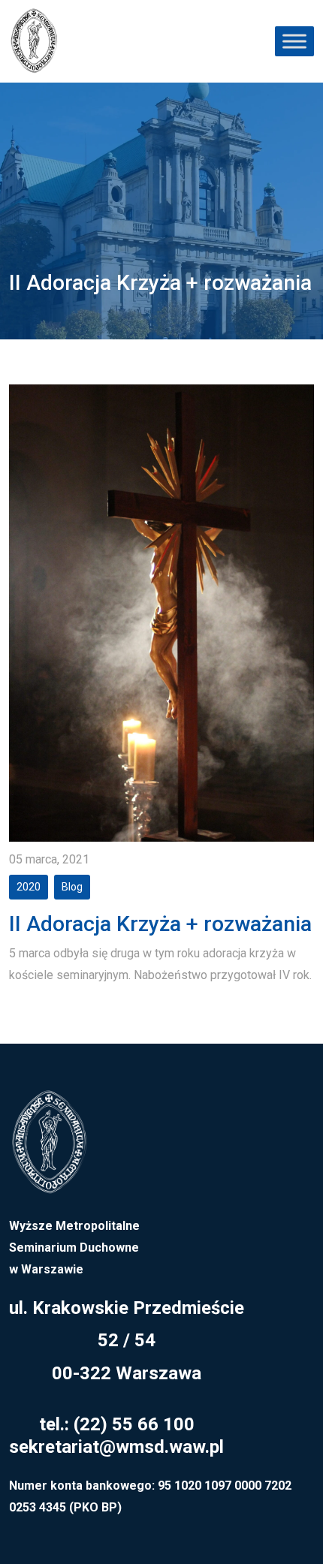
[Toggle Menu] (294, 41)
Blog (72, 887)
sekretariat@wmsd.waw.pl (116, 1446)
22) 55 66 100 (137, 1424)
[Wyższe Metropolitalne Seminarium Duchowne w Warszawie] (49, 1151)
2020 (29, 887)
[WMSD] (34, 41)
